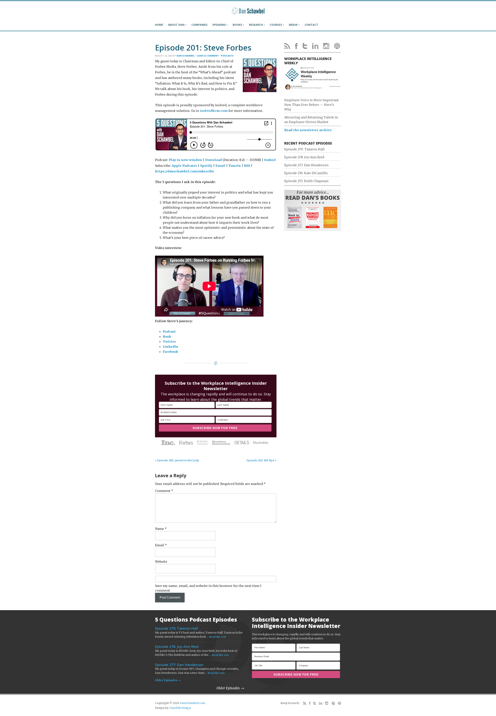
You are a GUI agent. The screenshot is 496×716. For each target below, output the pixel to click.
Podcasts (227, 55)
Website (161, 562)
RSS (247, 166)
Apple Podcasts (184, 166)
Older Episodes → (168, 680)
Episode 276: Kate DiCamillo (306, 173)
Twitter (169, 341)
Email (220, 166)
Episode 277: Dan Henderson (306, 165)
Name (161, 529)
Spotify (206, 166)
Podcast (169, 331)
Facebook (170, 352)
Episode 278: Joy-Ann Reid (304, 157)
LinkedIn (170, 347)
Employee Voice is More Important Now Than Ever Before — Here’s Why (311, 104)
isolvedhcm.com (214, 111)
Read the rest (217, 636)
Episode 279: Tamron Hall (304, 149)
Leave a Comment (208, 55)
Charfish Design (180, 708)
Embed (270, 160)
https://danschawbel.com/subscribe (184, 171)
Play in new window (185, 160)
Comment (164, 491)
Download (213, 160)
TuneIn (234, 166)
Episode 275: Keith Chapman (306, 181)
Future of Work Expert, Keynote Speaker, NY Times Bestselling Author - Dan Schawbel (248, 12)
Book (167, 336)
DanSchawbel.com (192, 703)
